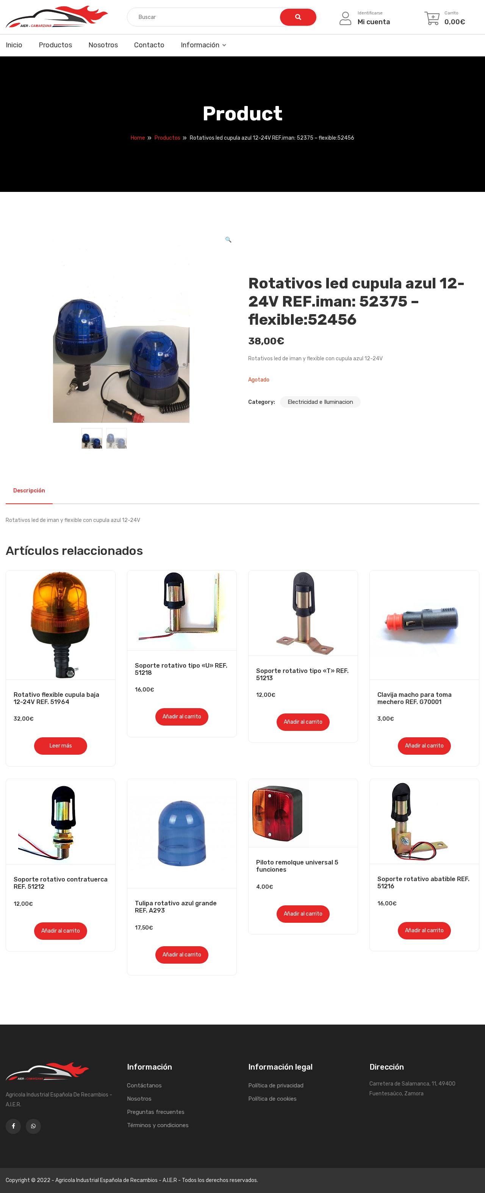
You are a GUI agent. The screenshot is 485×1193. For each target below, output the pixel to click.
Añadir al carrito (182, 716)
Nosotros (103, 45)
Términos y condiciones (158, 1125)
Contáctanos (144, 1085)
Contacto (149, 45)
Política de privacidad (276, 1085)
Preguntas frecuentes (156, 1112)
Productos (55, 45)
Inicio (14, 45)
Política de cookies (272, 1098)
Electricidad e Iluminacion (320, 402)
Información (200, 45)
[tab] (29, 490)
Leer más (61, 746)
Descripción (29, 490)
